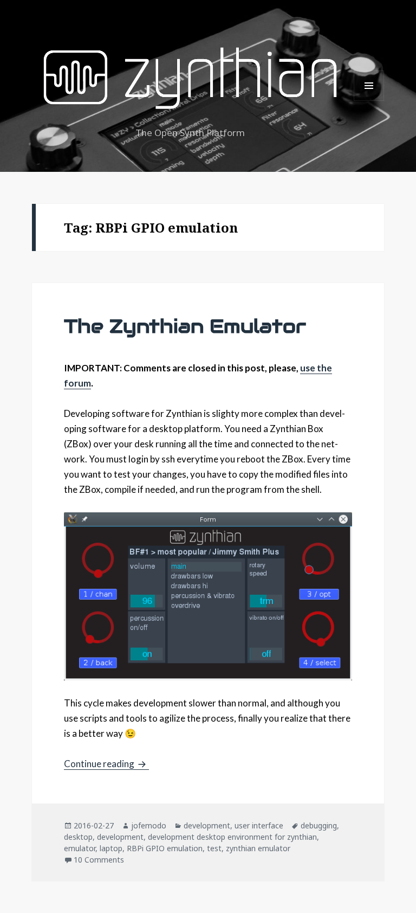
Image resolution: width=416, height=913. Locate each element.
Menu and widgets (369, 100)
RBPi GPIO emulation (165, 848)
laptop (111, 848)
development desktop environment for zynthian (232, 837)
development (207, 825)
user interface (259, 825)
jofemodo (148, 825)
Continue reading (106, 763)
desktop (78, 837)
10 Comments (99, 859)
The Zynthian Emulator (185, 326)
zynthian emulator (258, 848)
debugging (319, 825)
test (214, 848)
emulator (79, 848)
